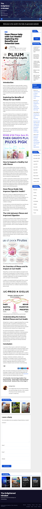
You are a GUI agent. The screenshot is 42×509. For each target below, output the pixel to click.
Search (34, 31)
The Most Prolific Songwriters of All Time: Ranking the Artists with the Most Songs (36, 105)
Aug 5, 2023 (26, 482)
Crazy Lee (16, 485)
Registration (26, 373)
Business (35, 189)
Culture (34, 192)
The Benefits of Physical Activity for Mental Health (7, 380)
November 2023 (36, 158)
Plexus (20, 49)
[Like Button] (4, 366)
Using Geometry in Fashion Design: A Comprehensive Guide (36, 94)
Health (34, 198)
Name (3, 445)
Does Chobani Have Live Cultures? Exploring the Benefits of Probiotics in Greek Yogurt (36, 127)
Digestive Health (19, 48)
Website (3, 458)
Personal (35, 207)
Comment (4, 422)
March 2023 (35, 175)
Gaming (35, 195)
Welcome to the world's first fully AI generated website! (21, 24)
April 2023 (35, 172)
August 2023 (35, 161)
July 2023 (35, 164)
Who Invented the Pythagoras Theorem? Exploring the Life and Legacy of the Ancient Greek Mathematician (36, 140)
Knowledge (35, 201)
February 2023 (36, 178)
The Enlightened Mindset (5, 6)
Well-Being (24, 49)
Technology (29, 504)
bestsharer (6, 485)
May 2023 (35, 169)
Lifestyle (35, 204)
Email (3, 452)
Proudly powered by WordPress (6, 505)
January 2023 (36, 181)
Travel (34, 212)
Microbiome (17, 49)
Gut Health (24, 48)
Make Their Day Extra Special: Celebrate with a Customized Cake (36, 78)
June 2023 (35, 167)
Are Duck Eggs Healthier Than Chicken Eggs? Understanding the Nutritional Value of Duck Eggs (20, 380)
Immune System (11, 49)
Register (39, 506)
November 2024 (36, 155)
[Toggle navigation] (20, 19)
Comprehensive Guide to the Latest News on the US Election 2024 (36, 49)
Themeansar (3, 506)
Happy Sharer (12, 46)
